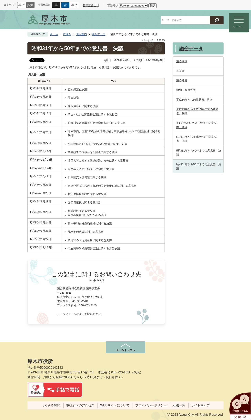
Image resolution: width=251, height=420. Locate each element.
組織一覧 (179, 405)
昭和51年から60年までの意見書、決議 (198, 152)
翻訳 (152, 5)
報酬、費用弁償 (186, 90)
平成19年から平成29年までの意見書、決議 (197, 111)
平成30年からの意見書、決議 (194, 99)
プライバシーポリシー (151, 405)
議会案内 (81, 34)
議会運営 (181, 80)
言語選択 (112, 5)
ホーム (54, 34)
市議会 (67, 34)
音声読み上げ (91, 5)
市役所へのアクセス (80, 405)
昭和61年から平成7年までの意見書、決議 (196, 139)
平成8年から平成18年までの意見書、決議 (196, 125)
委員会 (180, 71)
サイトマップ (200, 405)
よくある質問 (50, 405)
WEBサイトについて (114, 405)
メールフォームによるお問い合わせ (79, 313)
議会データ (98, 34)
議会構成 (181, 61)
